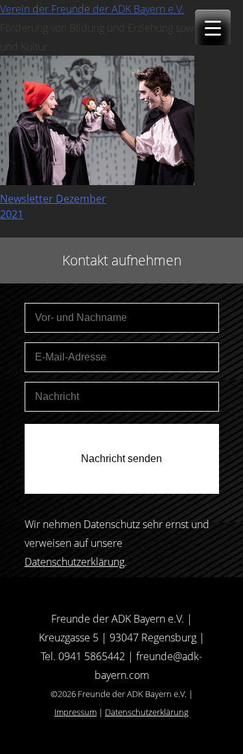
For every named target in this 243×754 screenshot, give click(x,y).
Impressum (75, 712)
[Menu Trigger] (213, 27)
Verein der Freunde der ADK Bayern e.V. (92, 9)
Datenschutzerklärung (74, 562)
